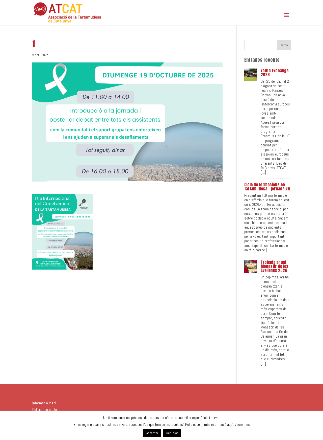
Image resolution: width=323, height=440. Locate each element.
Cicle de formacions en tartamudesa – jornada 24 (267, 187)
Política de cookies (46, 409)
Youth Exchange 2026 (274, 73)
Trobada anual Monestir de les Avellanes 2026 (274, 266)
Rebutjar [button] (172, 433)
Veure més (242, 424)
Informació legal (44, 403)
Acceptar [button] (152, 433)
